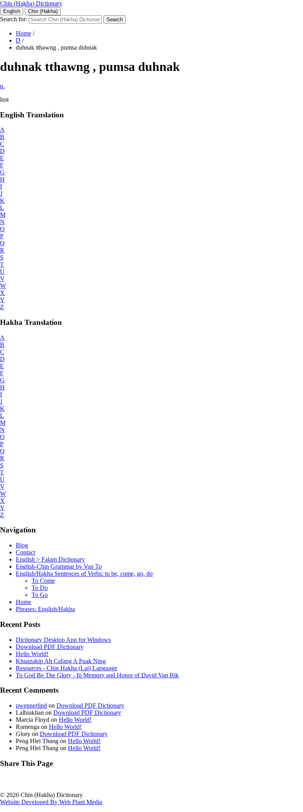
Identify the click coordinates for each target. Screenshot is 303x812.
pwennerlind (31, 705)
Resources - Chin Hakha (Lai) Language (66, 668)
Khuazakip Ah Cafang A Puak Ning (61, 661)
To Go (40, 594)
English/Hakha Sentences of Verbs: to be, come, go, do (84, 573)
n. (2, 86)
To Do (40, 587)
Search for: (13, 19)
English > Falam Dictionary (50, 559)
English (11, 11)
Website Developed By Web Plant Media (51, 802)
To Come (43, 580)
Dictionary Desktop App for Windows (63, 639)
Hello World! (32, 654)
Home (23, 33)
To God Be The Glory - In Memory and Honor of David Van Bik (97, 675)
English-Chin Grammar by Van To (59, 566)
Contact (25, 552)
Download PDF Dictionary (50, 646)
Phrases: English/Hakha (45, 609)
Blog (22, 545)
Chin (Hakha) (43, 11)
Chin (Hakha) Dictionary (31, 3)
